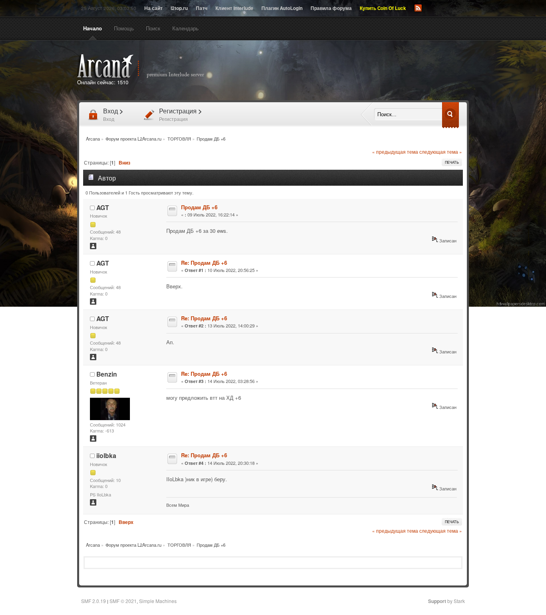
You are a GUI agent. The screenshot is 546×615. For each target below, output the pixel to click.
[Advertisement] (364, 71)
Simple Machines (158, 600)
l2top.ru (179, 8)
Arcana (149, 66)
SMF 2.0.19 (93, 600)
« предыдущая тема (395, 152)
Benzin (106, 374)
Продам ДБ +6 (199, 207)
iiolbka (106, 455)
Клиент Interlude (234, 8)
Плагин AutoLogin (282, 8)
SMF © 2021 (123, 600)
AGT (102, 207)
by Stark (446, 600)
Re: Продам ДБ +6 (204, 262)
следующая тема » (440, 152)
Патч (201, 8)
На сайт (153, 8)
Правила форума (331, 8)
